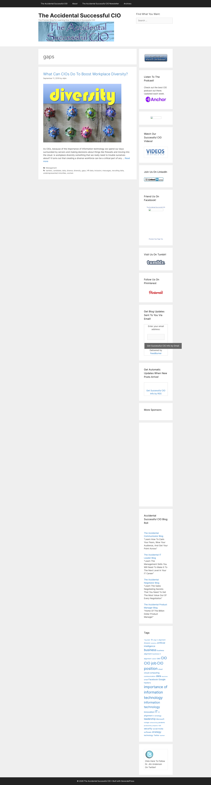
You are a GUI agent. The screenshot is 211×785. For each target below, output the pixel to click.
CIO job (150, 663)
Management (51, 168)
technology (148, 735)
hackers (147, 683)
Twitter (156, 735)
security (148, 728)
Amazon (147, 643)
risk (159, 725)
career (154, 659)
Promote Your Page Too (156, 239)
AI (152, 640)
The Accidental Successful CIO (54, 3)
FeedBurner (156, 353)
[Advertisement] (151, 464)
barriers (49, 170)
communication (149, 676)
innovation (149, 712)
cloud (160, 669)
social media (158, 729)
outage (146, 722)
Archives (127, 3)
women (70, 173)
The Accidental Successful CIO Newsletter (100, 3)
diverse (70, 170)
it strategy (157, 716)
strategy (156, 732)
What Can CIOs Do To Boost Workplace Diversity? (85, 74)
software (147, 732)
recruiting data (118, 170)
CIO (164, 658)
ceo (158, 658)
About (74, 3)
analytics (154, 643)
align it (155, 640)
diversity (77, 170)
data (64, 170)
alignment (162, 640)
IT (156, 712)
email (146, 680)
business (150, 650)
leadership (150, 718)
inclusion (97, 170)
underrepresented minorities (54, 173)
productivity (148, 725)
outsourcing (154, 722)
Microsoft (160, 719)
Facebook (153, 679)
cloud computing (151, 673)
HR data (90, 170)
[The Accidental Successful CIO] (156, 210)
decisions (165, 676)
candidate (57, 170)
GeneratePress (127, 781)
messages (106, 170)
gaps (84, 170)
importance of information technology (155, 692)
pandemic (161, 722)
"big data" (147, 640)
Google (161, 679)
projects (155, 725)
